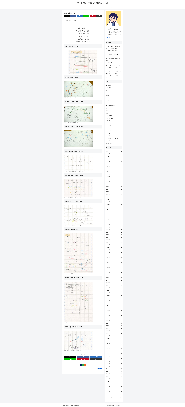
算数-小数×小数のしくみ (81, 27)
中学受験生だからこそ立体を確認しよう (113, 46)
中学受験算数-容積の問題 (81, 28)
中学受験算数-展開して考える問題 (83, 30)
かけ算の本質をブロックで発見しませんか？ (113, 76)
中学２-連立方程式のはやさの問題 (83, 33)
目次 (81, 24)
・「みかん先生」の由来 (110, 38)
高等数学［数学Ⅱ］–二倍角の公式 (83, 39)
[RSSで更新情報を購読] (85, 365)
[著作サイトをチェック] (81, 365)
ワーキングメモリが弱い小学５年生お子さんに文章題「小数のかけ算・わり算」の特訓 (113, 54)
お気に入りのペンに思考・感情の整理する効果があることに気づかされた (113, 72)
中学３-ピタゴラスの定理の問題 (82, 36)
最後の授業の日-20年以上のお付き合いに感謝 (113, 59)
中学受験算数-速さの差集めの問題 (83, 31)
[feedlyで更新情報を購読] (83, 365)
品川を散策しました (110, 62)
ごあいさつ (108, 37)
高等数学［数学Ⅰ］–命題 (81, 38)
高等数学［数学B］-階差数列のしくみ (83, 41)
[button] (99, 16)
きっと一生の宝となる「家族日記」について (113, 68)
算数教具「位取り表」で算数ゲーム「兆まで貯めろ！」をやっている (113, 49)
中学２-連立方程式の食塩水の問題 (83, 34)
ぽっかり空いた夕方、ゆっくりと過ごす (113, 65)
